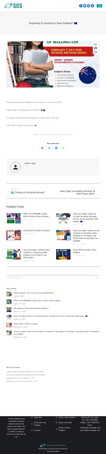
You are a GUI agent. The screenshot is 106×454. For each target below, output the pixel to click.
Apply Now (38, 417)
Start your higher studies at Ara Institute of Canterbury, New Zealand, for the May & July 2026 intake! (36, 254)
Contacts (37, 430)
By (55, 134)
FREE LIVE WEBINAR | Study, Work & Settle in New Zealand (35, 215)
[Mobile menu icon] (99, 5)
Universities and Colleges (40, 424)
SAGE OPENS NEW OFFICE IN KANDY (28, 372)
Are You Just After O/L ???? (23, 378)
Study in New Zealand (67, 417)
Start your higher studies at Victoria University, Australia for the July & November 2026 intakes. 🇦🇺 (86, 218)
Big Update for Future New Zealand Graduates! (31, 308)
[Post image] (13, 218)
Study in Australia (65, 422)
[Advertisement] (53, 352)
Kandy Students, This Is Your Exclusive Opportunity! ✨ (35, 293)
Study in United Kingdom (64, 429)
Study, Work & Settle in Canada (36, 230)
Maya (57, 451)
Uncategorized (14, 44)
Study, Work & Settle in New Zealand (84, 251)
